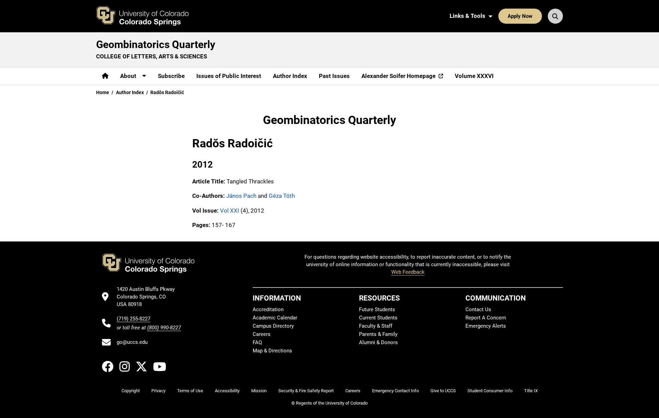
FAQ (257, 342)
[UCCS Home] (147, 16)
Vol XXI (229, 210)
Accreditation (268, 309)
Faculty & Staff (375, 326)
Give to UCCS (443, 390)
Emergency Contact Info (395, 390)
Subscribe (171, 75)
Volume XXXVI (474, 75)
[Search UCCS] (555, 16)
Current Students (378, 318)
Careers (261, 334)
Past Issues (334, 75)
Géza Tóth (282, 195)
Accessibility (227, 390)
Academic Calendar (275, 318)
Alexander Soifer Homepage (398, 75)
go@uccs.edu (132, 342)
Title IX (531, 390)
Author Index (290, 75)
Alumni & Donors (378, 342)
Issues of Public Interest (228, 75)
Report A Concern (485, 318)
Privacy (158, 390)
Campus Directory (273, 326)
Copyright (131, 390)
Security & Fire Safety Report (306, 390)
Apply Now (520, 16)
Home (102, 92)
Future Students (377, 309)
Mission (259, 390)
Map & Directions (272, 351)
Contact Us (478, 309)
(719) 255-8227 (133, 319)
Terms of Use (190, 390)
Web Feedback (408, 272)
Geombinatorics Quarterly (155, 44)
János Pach (241, 195)
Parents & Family (378, 334)
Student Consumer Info (489, 390)
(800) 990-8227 (164, 328)
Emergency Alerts (485, 326)
